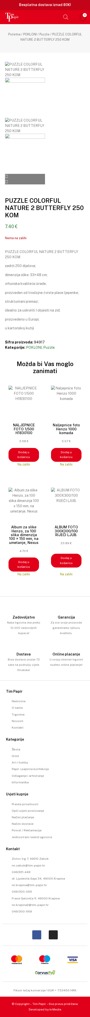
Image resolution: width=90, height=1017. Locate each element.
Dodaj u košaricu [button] (24, 454)
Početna (14, 34)
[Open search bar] (65, 17)
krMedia (55, 1009)
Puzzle (45, 34)
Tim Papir (39, 1004)
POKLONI (30, 34)
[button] (58, 17)
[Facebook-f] (36, 934)
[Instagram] (53, 934)
